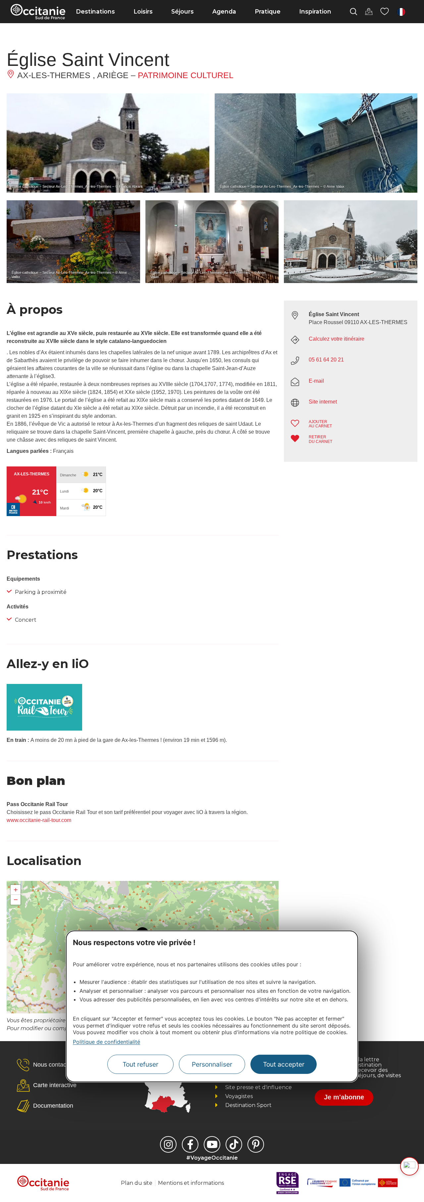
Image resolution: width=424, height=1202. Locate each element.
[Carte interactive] (368, 11)
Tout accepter (283, 1064)
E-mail (316, 381)
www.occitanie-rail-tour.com (39, 820)
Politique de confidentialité (106, 1041)
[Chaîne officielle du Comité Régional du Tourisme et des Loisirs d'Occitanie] (212, 1144)
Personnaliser (212, 1064)
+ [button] (16, 890)
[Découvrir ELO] (409, 1166)
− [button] (16, 899)
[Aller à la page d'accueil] (38, 11)
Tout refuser (140, 1064)
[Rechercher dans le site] (353, 11)
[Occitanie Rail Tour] (44, 729)
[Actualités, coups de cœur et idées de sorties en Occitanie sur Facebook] (190, 1144)
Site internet (323, 402)
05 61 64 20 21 (326, 359)
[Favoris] (384, 11)
